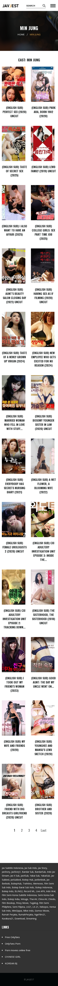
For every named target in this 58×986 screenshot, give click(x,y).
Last (43, 830)
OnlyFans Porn (12, 943)
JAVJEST (30, 979)
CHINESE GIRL (13, 956)
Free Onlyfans (12, 937)
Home (21, 34)
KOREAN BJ (11, 963)
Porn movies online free (17, 950)
